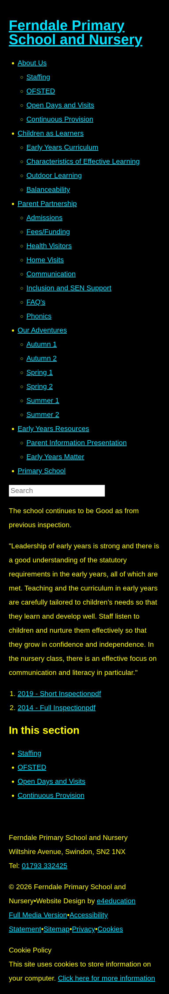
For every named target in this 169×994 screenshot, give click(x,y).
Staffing (29, 753)
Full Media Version (38, 915)
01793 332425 (44, 866)
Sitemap (57, 929)
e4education (116, 901)
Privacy (83, 929)
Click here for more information (106, 978)
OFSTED (32, 767)
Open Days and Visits (51, 781)
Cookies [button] (110, 929)
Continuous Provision (51, 795)
